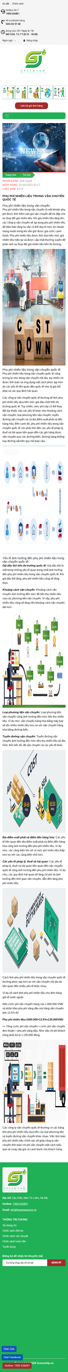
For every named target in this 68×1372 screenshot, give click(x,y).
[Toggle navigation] (7, 115)
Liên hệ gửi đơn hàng (31, 105)
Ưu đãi (5, 3)
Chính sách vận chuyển (15, 1236)
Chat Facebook (12, 1357)
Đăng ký (56, 1262)
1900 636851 (20, 1203)
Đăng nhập (32, 40)
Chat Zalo (9, 1349)
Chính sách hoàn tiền (14, 1241)
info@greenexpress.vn (23, 1209)
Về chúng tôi (9, 1225)
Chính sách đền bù (12, 1230)
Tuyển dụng (9, 1246)
